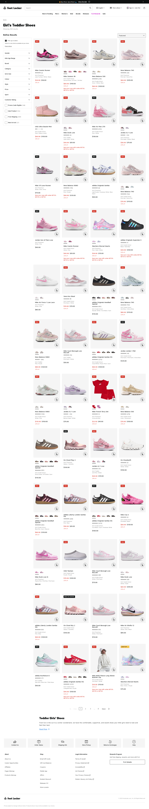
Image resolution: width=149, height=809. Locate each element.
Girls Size (8, 74)
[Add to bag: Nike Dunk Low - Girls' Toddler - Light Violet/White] (85, 120)
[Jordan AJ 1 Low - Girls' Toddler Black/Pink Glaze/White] (104, 461)
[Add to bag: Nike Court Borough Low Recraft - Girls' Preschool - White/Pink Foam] (114, 619)
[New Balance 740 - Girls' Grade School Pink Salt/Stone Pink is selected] (122, 187)
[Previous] (6, 2)
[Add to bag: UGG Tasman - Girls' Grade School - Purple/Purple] (85, 565)
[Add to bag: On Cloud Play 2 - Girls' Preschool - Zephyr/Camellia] (85, 454)
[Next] (143, 2)
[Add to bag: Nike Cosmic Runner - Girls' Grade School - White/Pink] (85, 234)
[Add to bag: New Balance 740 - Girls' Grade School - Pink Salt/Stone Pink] (142, 179)
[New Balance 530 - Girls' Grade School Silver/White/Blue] (127, 407)
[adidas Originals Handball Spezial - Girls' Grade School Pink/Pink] (104, 297)
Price (6, 89)
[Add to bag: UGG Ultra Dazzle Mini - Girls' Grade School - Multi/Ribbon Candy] (56, 120)
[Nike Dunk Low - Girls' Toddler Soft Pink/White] (70, 128)
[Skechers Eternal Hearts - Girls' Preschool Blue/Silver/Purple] (99, 241)
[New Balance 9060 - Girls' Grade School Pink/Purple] (42, 407)
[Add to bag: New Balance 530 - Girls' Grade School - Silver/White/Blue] (114, 64)
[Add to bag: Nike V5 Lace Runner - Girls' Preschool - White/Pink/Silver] (56, 179)
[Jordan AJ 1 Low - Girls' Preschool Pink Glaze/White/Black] (70, 407)
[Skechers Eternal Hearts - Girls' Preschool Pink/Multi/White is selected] (94, 241)
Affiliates (7, 767)
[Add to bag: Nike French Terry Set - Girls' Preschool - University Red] (114, 399)
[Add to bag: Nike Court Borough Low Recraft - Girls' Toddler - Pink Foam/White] (85, 345)
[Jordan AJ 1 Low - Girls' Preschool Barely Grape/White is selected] (65, 407)
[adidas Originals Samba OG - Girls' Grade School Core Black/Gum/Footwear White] (104, 352)
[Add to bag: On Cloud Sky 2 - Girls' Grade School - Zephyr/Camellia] (85, 619)
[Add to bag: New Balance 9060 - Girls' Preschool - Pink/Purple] (85, 179)
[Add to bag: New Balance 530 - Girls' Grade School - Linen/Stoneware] (142, 399)
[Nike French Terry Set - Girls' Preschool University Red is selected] (94, 407)
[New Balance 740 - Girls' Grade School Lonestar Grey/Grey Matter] (127, 187)
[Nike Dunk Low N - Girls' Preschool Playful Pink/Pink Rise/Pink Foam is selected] (37, 572)
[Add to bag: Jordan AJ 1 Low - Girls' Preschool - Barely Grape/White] (85, 399)
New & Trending (47, 14)
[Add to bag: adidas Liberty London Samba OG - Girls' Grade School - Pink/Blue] (56, 619)
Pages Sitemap (9, 771)
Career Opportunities (11, 763)
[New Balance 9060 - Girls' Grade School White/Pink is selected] (37, 407)
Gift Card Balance (45, 763)
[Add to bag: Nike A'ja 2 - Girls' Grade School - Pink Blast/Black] (142, 509)
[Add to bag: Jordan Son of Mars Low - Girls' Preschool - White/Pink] (56, 234)
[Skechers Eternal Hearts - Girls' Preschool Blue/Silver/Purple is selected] (122, 677)
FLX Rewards (95, 14)
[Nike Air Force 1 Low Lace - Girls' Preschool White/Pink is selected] (37, 297)
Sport (6, 94)
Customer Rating (10, 100)
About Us (8, 759)
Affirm (42, 775)
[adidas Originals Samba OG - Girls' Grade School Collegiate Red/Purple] (99, 352)
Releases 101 (44, 783)
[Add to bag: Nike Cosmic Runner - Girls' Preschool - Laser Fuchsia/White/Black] (56, 64)
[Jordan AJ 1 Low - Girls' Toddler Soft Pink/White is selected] (94, 461)
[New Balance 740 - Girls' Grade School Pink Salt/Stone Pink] (132, 297)
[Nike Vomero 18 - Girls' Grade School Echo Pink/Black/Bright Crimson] (80, 71)
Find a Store (8, 46)
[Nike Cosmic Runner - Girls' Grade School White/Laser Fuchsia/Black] (70, 241)
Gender (7, 53)
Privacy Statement (81, 763)
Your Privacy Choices (82, 775)
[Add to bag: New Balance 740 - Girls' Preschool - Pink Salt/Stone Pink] (142, 64)
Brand (7, 63)
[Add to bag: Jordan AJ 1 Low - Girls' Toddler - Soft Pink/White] (114, 454)
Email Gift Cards (45, 759)
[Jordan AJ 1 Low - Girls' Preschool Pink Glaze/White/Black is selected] (122, 128)
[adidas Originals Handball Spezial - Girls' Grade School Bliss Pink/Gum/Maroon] (113, 297)
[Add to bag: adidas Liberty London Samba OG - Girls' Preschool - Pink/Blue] (85, 509)
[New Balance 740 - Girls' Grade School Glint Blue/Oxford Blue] (132, 187)
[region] (74, 2)
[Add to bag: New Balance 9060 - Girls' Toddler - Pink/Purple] (56, 345)
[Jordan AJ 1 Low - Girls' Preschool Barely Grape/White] (127, 128)
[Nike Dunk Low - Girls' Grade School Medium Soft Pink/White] (127, 572)
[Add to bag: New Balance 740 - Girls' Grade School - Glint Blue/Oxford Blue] (142, 290)
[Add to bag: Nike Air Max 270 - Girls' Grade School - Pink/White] (114, 120)
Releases (86, 14)
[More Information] (89, 2)
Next (104, 709)
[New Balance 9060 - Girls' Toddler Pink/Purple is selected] (37, 352)
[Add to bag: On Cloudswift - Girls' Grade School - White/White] (142, 454)
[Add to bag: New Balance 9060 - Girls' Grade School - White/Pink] (56, 399)
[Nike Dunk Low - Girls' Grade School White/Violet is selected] (122, 572)
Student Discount (45, 779)
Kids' (71, 14)
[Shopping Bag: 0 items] (144, 7)
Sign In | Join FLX (134, 8)
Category (8, 69)
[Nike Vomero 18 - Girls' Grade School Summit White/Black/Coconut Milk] (75, 71)
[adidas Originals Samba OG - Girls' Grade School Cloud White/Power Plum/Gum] (104, 516)
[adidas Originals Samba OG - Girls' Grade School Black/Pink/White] (108, 352)
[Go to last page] (109, 708)
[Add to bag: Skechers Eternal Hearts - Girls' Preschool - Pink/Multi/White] (114, 234)
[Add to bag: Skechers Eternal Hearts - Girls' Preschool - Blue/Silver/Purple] (142, 670)
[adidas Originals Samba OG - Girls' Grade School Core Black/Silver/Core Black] (113, 352)
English (100, 8)
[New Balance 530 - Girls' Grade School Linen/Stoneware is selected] (122, 407)
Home (4, 20)
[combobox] (59, 8)
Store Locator (44, 787)
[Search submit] (90, 8)
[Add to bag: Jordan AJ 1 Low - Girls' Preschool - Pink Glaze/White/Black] (142, 120)
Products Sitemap (10, 775)
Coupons (43, 767)
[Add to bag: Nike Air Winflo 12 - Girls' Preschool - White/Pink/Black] (142, 619)
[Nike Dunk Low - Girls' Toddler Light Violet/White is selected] (65, 128)
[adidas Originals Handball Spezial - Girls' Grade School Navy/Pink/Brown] (99, 297)
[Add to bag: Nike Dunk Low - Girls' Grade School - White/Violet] (142, 565)
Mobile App (43, 771)
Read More (43, 729)
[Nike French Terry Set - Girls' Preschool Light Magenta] (99, 407)
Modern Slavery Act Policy (83, 779)
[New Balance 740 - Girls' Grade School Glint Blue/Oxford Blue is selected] (122, 297)
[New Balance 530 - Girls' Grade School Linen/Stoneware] (99, 71)
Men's (57, 14)
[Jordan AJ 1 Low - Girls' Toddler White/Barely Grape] (99, 461)
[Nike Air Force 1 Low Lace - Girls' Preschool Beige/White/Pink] (42, 297)
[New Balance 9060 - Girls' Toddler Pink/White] (42, 352)
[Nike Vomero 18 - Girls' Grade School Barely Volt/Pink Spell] (70, 71)
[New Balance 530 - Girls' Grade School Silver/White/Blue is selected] (94, 71)
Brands (78, 14)
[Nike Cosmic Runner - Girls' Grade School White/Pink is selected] (65, 241)
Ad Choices (78, 771)
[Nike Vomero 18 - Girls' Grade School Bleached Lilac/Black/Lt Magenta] (85, 71)
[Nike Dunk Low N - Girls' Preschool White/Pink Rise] (42, 572)
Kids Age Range (10, 58)
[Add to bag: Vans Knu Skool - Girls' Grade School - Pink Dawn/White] (85, 290)
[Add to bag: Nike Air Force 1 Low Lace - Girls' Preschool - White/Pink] (56, 290)
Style (6, 84)
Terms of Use (79, 759)
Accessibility (79, 767)
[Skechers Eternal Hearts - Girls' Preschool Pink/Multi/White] (127, 677)
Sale (104, 14)
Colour (7, 79)
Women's (65, 14)
